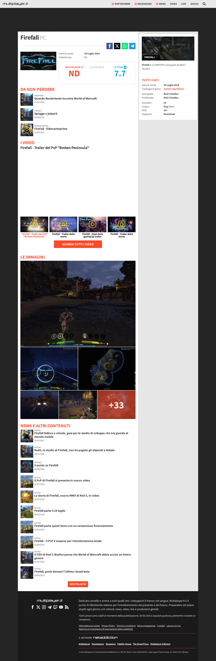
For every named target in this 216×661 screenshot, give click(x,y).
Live (183, 4)
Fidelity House (124, 643)
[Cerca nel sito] (204, 4)
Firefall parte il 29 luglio (49, 510)
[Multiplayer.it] (15, 4)
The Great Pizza (141, 643)
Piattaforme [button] (122, 4)
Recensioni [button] (145, 4)
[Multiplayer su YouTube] (61, 607)
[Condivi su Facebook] (109, 46)
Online (167, 88)
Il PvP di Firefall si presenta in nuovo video (62, 480)
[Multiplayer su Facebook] (32, 607)
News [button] (162, 4)
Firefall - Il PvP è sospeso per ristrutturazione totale (68, 541)
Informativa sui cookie (89, 625)
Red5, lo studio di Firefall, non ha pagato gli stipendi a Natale (74, 450)
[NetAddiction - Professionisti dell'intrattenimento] (105, 638)
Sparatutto (178, 88)
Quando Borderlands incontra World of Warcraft (65, 98)
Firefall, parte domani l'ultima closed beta (62, 571)
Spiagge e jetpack (45, 113)
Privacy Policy (108, 625)
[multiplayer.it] (49, 600)
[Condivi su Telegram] (132, 46)
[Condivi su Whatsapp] (125, 46)
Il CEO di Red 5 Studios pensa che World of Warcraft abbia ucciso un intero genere (82, 556)
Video (173, 4)
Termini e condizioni (126, 625)
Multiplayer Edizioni (160, 643)
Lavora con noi (174, 625)
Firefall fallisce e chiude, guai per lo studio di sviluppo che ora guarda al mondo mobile (81, 435)
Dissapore (111, 643)
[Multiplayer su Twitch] (55, 607)
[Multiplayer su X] (38, 607)
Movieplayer (98, 643)
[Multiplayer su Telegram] (50, 607)
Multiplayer (84, 643)
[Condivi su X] (117, 46)
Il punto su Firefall (46, 465)
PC (85, 57)
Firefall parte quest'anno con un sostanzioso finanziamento (73, 526)
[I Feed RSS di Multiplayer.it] (67, 607)
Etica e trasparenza (146, 625)
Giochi (194, 4)
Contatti (161, 625)
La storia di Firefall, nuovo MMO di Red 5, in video (66, 495)
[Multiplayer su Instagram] (44, 607)
